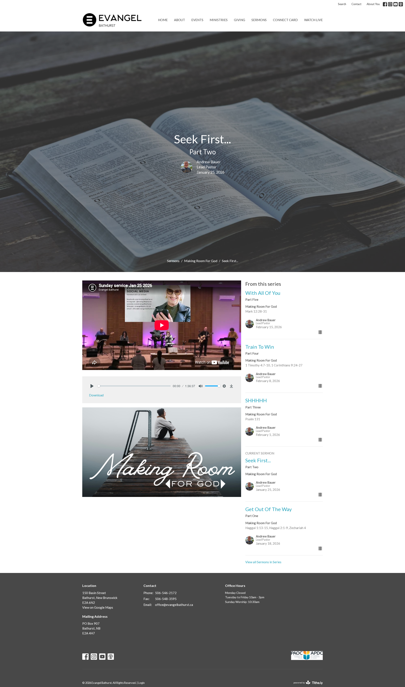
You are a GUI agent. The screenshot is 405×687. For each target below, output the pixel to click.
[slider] (134, 386)
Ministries (219, 20)
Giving (239, 20)
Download (96, 395)
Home (163, 20)
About (179, 20)
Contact (356, 4)
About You (373, 4)
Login (141, 682)
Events (197, 20)
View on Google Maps (97, 607)
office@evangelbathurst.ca (174, 605)
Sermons (259, 20)
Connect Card (285, 20)
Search (342, 4)
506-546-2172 (166, 593)
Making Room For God (200, 261)
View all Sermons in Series (263, 562)
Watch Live (313, 20)
